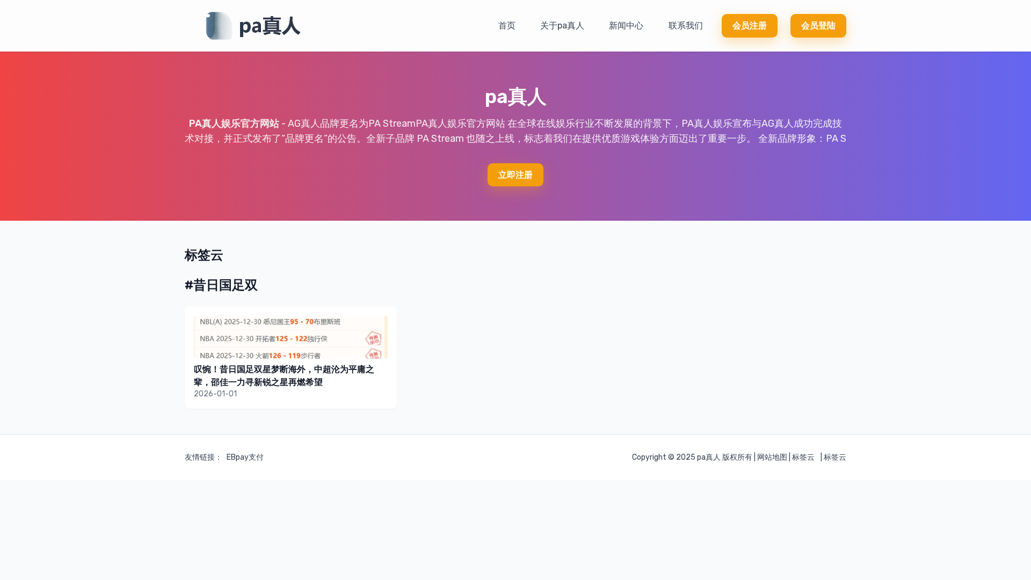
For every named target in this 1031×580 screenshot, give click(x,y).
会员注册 (749, 25)
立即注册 (515, 175)
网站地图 (772, 457)
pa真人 (709, 457)
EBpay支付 (245, 457)
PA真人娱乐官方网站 (234, 123)
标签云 (803, 457)
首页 (507, 25)
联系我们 (686, 25)
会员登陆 (818, 25)
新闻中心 (626, 25)
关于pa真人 (562, 25)
